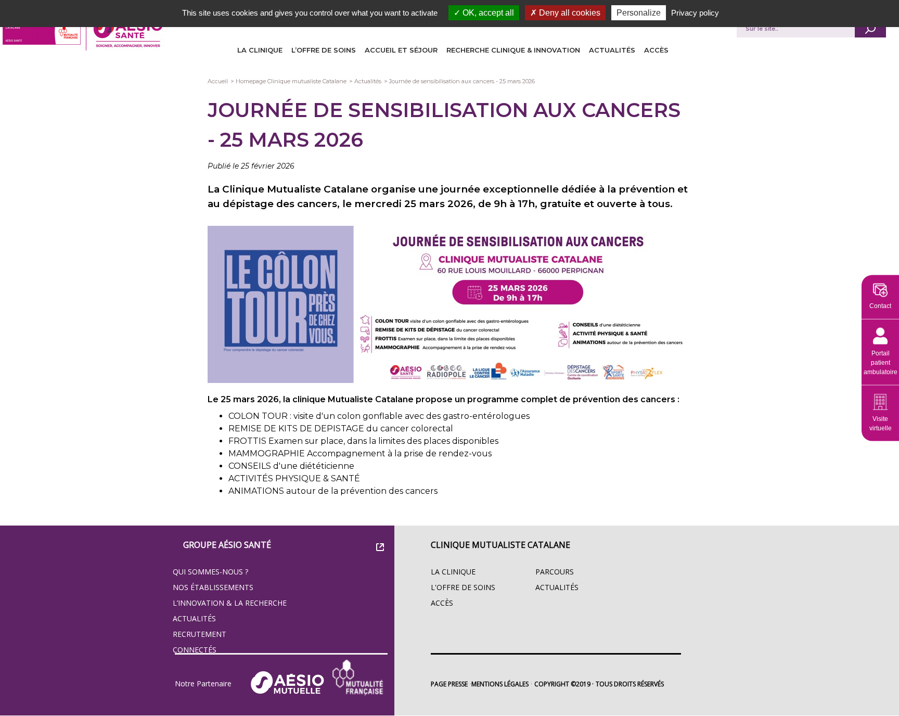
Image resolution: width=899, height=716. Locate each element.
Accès (656, 50)
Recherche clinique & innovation (513, 50)
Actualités (612, 50)
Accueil (218, 81)
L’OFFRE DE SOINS (323, 50)
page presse (449, 684)
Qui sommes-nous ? (210, 572)
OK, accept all (487, 12)
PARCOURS (554, 572)
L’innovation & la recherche (230, 603)
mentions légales (500, 684)
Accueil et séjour (401, 50)
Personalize (639, 12)
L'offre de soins (463, 587)
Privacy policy (695, 12)
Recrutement (199, 634)
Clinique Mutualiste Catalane (500, 545)
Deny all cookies (568, 12)
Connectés (194, 650)
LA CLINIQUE (259, 50)
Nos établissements (213, 587)
